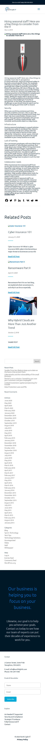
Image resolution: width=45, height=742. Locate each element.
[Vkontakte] (28, 200)
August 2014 (9, 520)
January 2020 (9, 413)
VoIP (6, 545)
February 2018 (9, 468)
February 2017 (9, 475)
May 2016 (7, 480)
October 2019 (9, 420)
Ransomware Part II (19, 267)
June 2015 (8, 508)
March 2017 (8, 473)
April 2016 (8, 483)
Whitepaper (8, 548)
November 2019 (10, 418)
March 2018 (8, 465)
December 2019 (10, 415)
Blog (6, 530)
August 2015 (9, 503)
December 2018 (10, 443)
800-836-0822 (28, 2)
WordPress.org (10, 563)
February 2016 (9, 488)
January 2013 (9, 523)
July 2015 (7, 505)
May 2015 (7, 510)
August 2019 (9, 425)
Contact (7, 724)
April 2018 (8, 463)
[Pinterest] (15, 200)
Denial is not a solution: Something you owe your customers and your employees (20, 379)
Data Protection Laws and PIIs (15, 387)
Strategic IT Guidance (12, 719)
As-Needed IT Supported (13, 714)
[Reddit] (32, 200)
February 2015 (9, 518)
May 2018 (7, 460)
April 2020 (8, 405)
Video (6, 543)
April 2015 (8, 513)
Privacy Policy (22, 739)
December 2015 (10, 493)
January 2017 (9, 478)
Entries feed (9, 558)
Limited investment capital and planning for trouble (20, 383)
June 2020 (8, 400)
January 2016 (9, 490)
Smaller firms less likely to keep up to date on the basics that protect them (21, 371)
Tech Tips (7, 535)
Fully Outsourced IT (11, 722)
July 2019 (7, 428)
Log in (6, 555)
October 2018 (9, 448)
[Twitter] (11, 200)
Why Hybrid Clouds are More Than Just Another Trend (22, 323)
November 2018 (10, 445)
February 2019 (9, 438)
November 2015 (10, 495)
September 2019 (10, 423)
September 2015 (10, 500)
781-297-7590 (15, 672)
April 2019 (8, 435)
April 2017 (8, 470)
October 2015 (9, 498)
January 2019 (9, 440)
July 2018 (7, 455)
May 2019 (7, 433)
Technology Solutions (12, 538)
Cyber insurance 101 (20, 232)
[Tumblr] (24, 200)
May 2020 (7, 403)
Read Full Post (14, 257)
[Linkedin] (19, 200)
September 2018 (10, 450)
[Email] (36, 200)
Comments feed (10, 560)
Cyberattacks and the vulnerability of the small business (21, 375)
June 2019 (8, 430)
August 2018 (9, 453)
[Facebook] (7, 200)
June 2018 (8, 458)
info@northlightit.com (18, 669)
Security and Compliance (13, 717)
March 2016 (8, 485)
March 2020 (8, 408)
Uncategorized (9, 540)
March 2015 (8, 515)
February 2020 (9, 410)
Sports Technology (11, 533)
